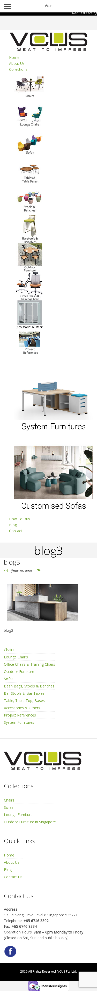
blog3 (12, 562)
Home (14, 57)
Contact (15, 530)
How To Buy (19, 518)
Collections (18, 69)
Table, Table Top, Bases (24, 700)
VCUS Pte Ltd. (67, 971)
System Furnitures (19, 722)
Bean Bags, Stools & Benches (29, 686)
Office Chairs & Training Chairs (29, 664)
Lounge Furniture (18, 814)
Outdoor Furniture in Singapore (30, 821)
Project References (20, 715)
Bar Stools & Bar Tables (24, 693)
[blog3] (42, 602)
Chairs (9, 649)
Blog (13, 524)
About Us (17, 63)
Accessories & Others (22, 707)
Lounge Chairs (16, 657)
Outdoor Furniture (19, 671)
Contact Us (13, 876)
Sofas (8, 678)
